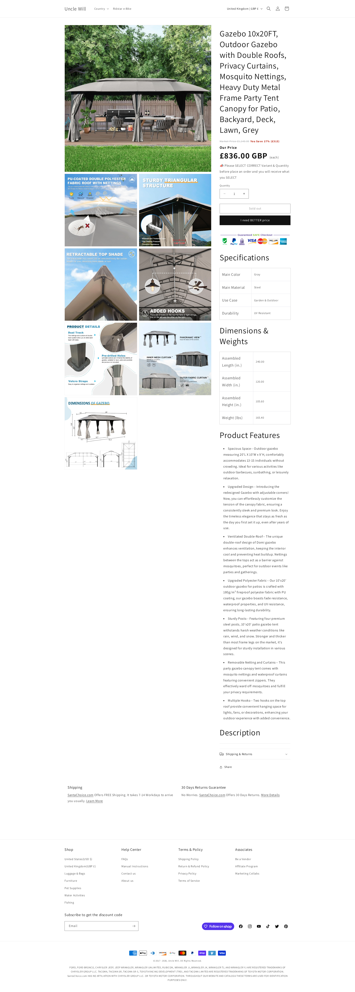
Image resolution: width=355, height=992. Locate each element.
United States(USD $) (78, 859)
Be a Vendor (243, 859)
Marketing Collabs (247, 873)
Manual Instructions (134, 866)
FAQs (124, 859)
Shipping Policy (188, 859)
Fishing (69, 902)
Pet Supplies (73, 888)
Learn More (94, 801)
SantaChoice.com (80, 795)
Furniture (71, 881)
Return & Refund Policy (193, 866)
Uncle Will (173, 960)
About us (127, 881)
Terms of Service (189, 881)
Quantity (225, 185)
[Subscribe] (133, 926)
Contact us (128, 873)
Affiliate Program (246, 866)
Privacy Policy (187, 873)
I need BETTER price (255, 220)
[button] (101, 8)
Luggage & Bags (75, 873)
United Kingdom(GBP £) (80, 866)
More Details (270, 795)
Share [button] (228, 767)
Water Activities (75, 895)
